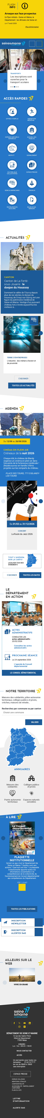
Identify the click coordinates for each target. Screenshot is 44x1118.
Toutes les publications (23, 909)
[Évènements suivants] (41, 501)
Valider (34, 722)
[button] (3, 838)
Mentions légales (19, 1081)
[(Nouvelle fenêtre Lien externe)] (23, 1062)
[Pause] (33, 87)
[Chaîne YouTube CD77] (24, 1023)
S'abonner (21, 379)
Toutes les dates (31, 575)
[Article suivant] (41, 19)
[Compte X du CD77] (19, 1023)
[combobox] (22, 712)
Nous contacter (24, 1051)
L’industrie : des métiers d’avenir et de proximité (21, 362)
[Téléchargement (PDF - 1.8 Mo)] (22, 887)
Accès (19, 1055)
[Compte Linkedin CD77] (29, 1023)
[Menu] (39, 44)
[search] (32, 44)
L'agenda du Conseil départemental (23, 665)
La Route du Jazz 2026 (22, 534)
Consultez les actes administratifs (23, 647)
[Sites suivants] (39, 983)
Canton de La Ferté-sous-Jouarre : (16, 284)
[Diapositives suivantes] (39, 81)
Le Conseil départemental (23, 672)
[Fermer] (40, 5)
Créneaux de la (19, 453)
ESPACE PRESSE (20, 1074)
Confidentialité (18, 1084)
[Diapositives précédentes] (5, 81)
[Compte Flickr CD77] (24, 1026)
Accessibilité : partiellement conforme (23, 1087)
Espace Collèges (18, 1079)
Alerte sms (19, 1108)
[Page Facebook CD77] (14, 1023)
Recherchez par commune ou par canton (21, 708)
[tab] (11, 86)
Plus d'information (32, 27)
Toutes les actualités (23, 385)
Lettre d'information (21, 1100)
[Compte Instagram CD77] (19, 1026)
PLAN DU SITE (16, 1090)
